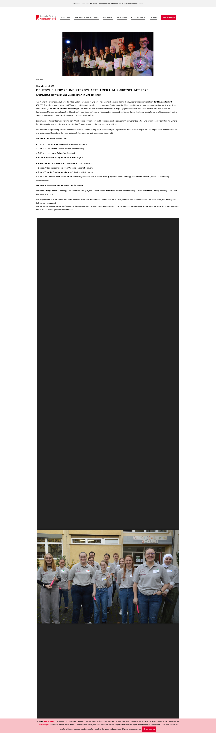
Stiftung (65, 17)
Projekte (107, 17)
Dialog (153, 17)
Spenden (122, 17)
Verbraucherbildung (86, 17)
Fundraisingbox (44, 724)
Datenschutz (50, 721)
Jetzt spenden (168, 17)
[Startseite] (46, 17)
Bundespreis (138, 17)
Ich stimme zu (149, 729)
